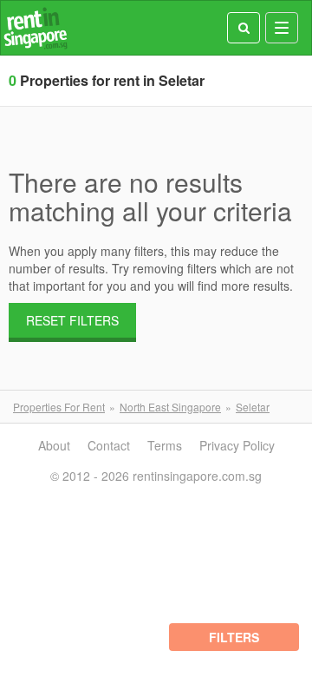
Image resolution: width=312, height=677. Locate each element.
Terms (164, 445)
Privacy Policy (237, 445)
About (54, 445)
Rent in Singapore (35, 28)
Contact (109, 445)
